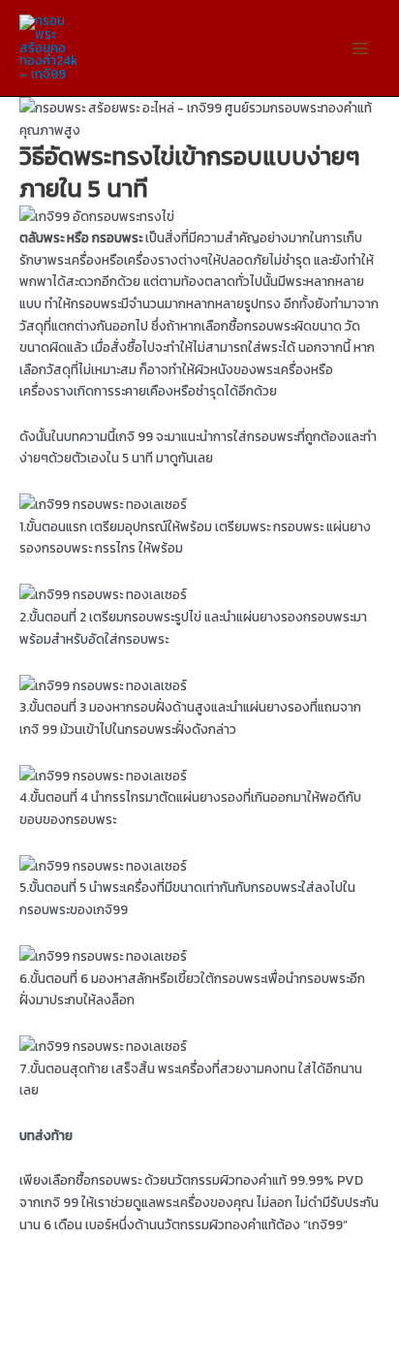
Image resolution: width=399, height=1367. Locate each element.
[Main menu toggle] (361, 48)
